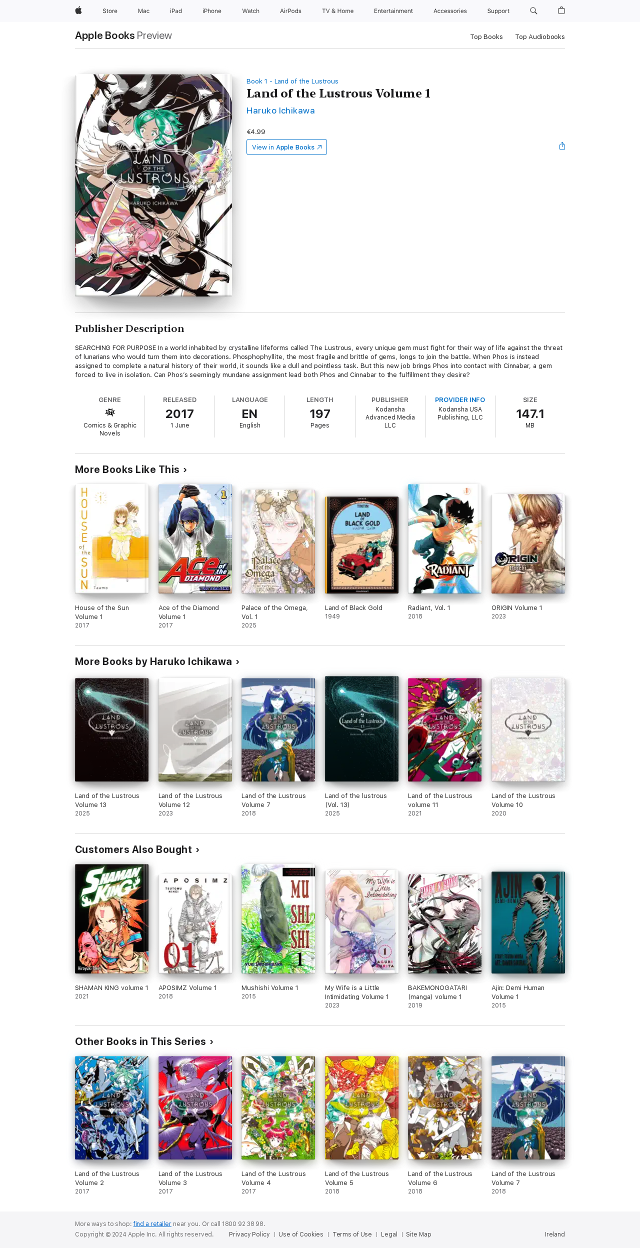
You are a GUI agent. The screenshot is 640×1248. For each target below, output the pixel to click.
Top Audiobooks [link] (540, 36)
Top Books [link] (486, 36)
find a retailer (153, 1224)
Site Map (418, 1234)
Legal (389, 1234)
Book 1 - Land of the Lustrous (292, 81)
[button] (534, 11)
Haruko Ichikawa (280, 110)
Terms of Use (352, 1234)
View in (283, 147)
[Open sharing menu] (562, 147)
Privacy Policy (249, 1234)
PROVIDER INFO (460, 400)
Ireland (555, 1234)
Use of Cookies (300, 1234)
